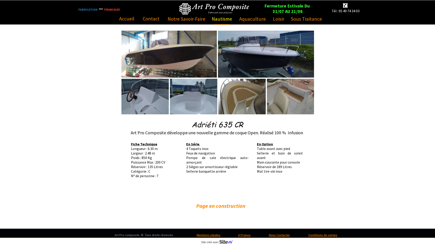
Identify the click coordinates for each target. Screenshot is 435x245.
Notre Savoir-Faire (186, 19)
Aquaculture (252, 19)
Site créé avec (210, 242)
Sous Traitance (306, 19)
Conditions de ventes (322, 235)
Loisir (278, 19)
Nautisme (222, 19)
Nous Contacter (279, 235)
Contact (151, 18)
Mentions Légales (208, 235)
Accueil (126, 18)
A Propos (244, 235)
